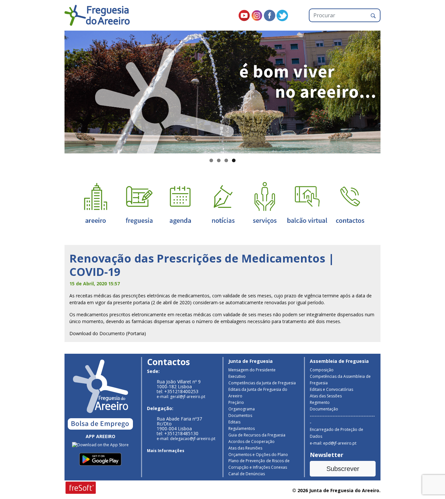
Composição (322, 370)
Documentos (240, 415)
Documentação (324, 409)
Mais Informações (165, 450)
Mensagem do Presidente (252, 370)
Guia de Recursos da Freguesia (256, 435)
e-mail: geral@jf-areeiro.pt (181, 396)
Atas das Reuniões (245, 448)
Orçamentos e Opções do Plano (258, 454)
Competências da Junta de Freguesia (262, 383)
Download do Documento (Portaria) (107, 333)
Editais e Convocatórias (331, 389)
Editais (234, 422)
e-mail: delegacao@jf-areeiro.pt (186, 438)
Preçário (236, 402)
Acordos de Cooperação (251, 441)
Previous (53, 90)
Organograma (241, 409)
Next (392, 90)
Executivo (237, 376)
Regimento (320, 402)
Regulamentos (241, 428)
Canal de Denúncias (246, 474)
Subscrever (342, 468)
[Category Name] (180, 203)
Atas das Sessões (326, 396)
